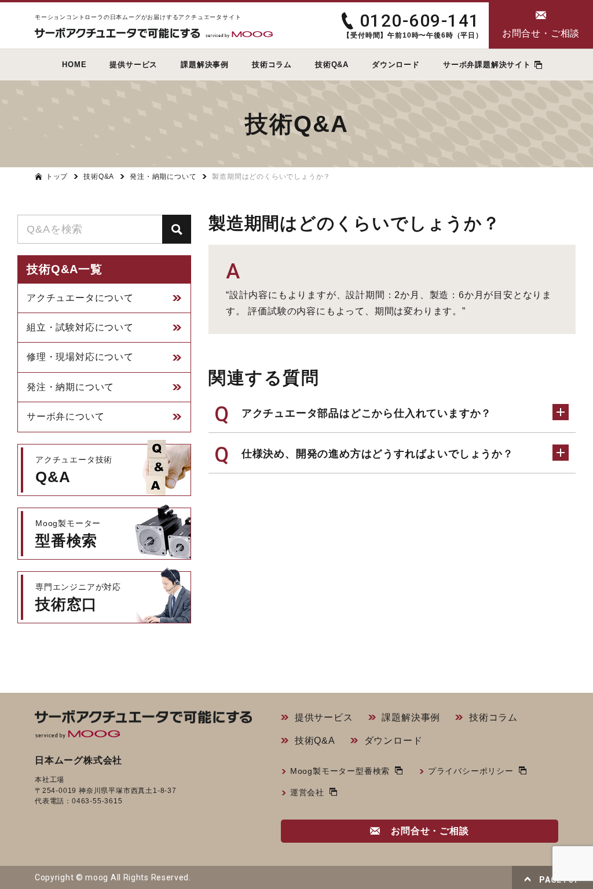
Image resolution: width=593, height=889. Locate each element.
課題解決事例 (411, 717)
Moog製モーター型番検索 (340, 771)
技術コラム (493, 717)
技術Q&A (315, 740)
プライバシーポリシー (471, 771)
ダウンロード (393, 740)
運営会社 (307, 792)
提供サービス (324, 717)
